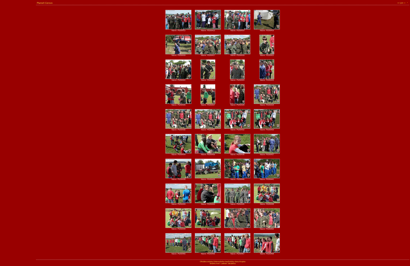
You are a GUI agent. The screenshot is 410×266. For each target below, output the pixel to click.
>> (404, 3)
